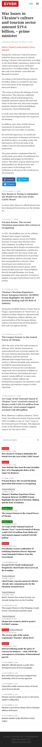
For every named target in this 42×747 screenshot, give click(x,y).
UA (31, 3)
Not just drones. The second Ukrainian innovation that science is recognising (21, 225)
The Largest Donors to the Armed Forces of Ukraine (19, 338)
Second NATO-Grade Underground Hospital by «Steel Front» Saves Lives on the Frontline (20, 568)
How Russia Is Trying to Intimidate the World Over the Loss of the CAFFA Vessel (20, 196)
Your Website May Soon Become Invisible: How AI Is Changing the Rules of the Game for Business (21, 470)
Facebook (10, 179)
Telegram (10, 184)
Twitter (24, 179)
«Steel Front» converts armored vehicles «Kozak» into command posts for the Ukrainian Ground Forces (20, 584)
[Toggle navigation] (37, 3)
